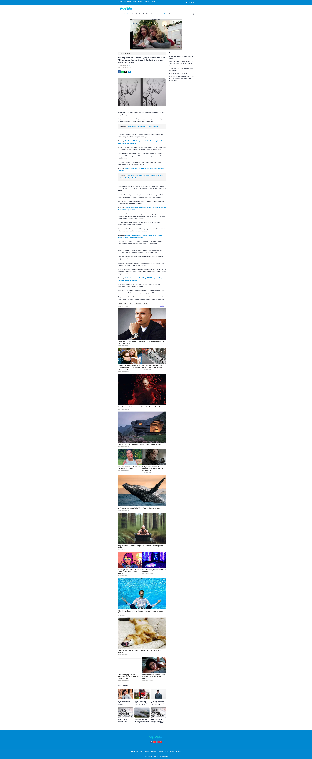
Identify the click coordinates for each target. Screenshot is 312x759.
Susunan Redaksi (147, 2)
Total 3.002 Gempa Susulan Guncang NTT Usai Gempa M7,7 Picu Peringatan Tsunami (158, 721)
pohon (125, 303)
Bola (147, 13)
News (128, 13)
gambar (120, 303)
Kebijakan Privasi (129, 2)
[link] (186, 2)
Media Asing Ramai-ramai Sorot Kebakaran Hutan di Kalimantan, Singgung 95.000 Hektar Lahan (141, 721)
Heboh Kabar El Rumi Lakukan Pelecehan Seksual (142, 126)
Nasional (134, 13)
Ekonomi (171, 13)
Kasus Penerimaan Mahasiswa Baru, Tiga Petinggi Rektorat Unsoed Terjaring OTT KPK (141, 703)
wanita (145, 303)
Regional (141, 13)
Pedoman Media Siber (140, 2)
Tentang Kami (153, 2)
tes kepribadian (138, 303)
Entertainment (154, 13)
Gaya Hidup (163, 13)
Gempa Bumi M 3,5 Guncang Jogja (123, 720)
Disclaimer (120, 1)
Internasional (121, 13)
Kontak (134, 1)
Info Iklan (125, 2)
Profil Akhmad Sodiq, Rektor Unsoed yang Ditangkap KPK (157, 703)
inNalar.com (155, 756)
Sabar (131, 303)
